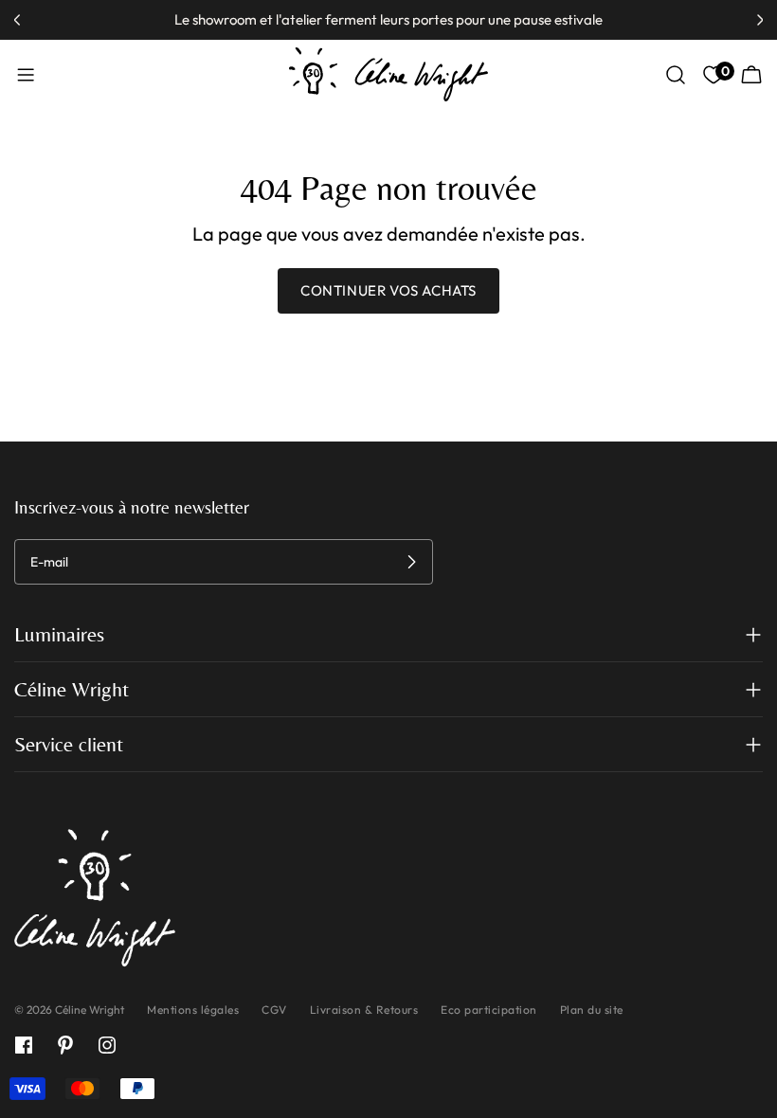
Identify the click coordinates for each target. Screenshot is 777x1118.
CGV (274, 1009)
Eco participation (489, 1009)
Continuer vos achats (388, 290)
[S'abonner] (411, 562)
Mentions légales (193, 1009)
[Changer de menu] (25, 74)
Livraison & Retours (364, 1009)
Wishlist (723, 71)
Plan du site (591, 1009)
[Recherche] (675, 74)
